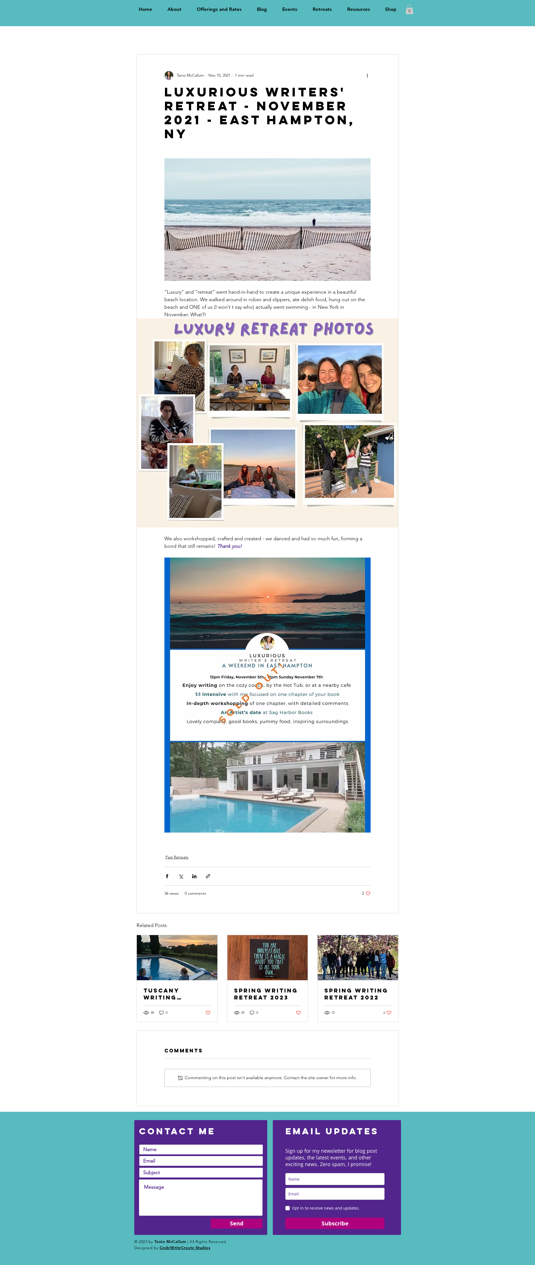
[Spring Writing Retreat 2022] (358, 957)
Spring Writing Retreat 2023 (266, 994)
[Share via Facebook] (167, 876)
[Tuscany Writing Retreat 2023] (177, 957)
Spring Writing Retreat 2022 (356, 994)
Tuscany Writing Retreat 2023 (171, 994)
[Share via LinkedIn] (194, 876)
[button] (409, 9)
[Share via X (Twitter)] (180, 876)
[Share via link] (208, 876)
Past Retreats (177, 857)
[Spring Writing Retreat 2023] (267, 957)
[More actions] (367, 75)
